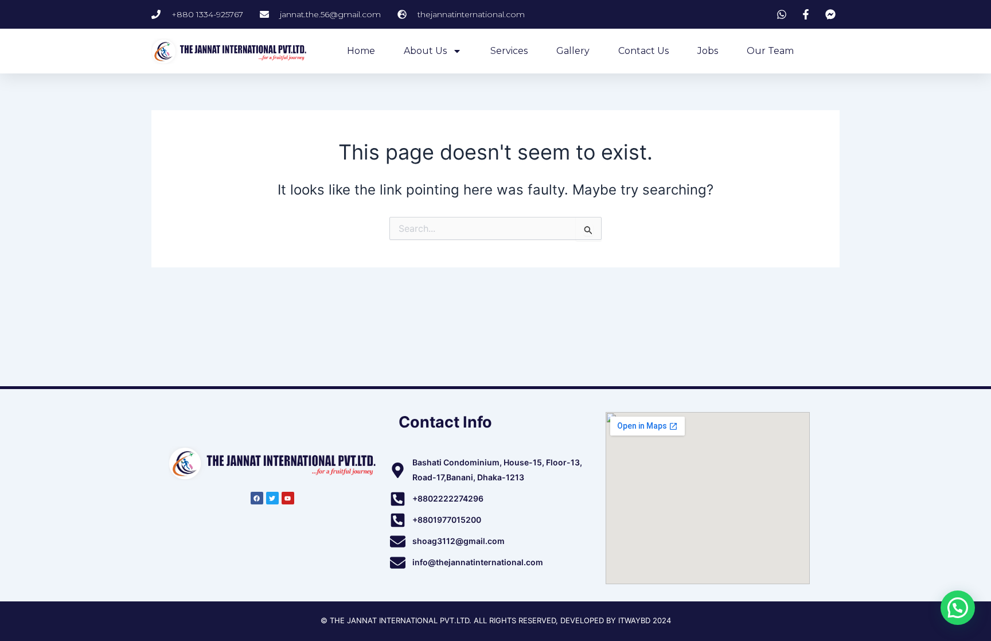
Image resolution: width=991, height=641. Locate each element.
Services (509, 50)
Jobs (707, 50)
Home (361, 50)
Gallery (573, 50)
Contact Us (643, 50)
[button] (958, 608)
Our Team (770, 50)
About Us (425, 50)
